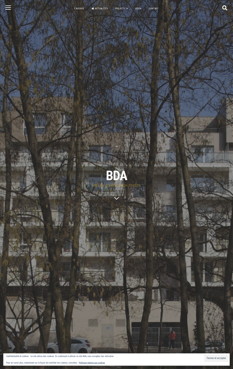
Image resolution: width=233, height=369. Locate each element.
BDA (116, 175)
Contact (154, 8)
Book (138, 8)
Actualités (101, 8)
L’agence (79, 8)
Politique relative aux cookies (92, 363)
